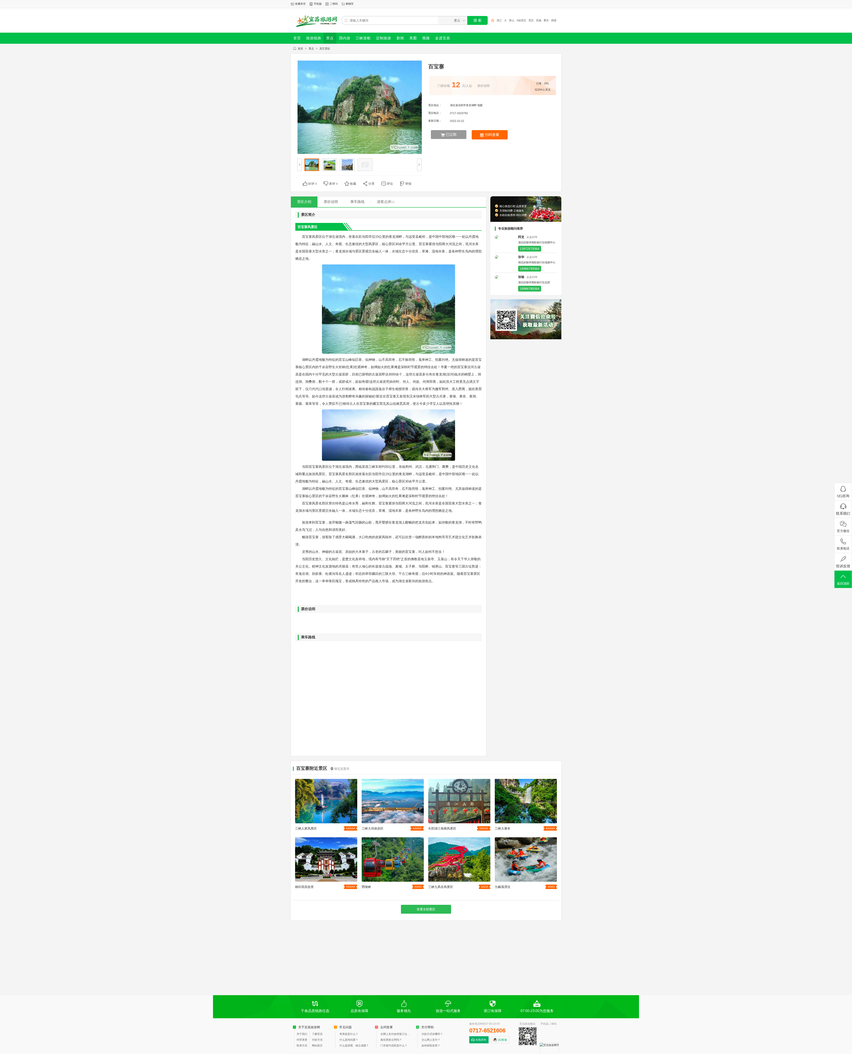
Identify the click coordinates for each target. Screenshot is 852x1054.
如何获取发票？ (431, 1045)
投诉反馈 (843, 566)
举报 (408, 183)
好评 (312, 183)
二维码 (334, 3)
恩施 (538, 20)
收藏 (353, 183)
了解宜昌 (317, 1034)
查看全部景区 (426, 909)
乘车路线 (357, 202)
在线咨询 (480, 1039)
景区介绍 (304, 202)
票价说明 (331, 202)
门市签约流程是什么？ (394, 1045)
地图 (480, 105)
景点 (311, 48)
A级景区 (521, 20)
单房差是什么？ (348, 1034)
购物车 (350, 3)
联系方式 (302, 1045)
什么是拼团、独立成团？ (354, 1045)
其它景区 (325, 48)
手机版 (318, 3)
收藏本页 (300, 3)
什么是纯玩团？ (348, 1039)
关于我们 (302, 1034)
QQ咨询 (843, 496)
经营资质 (302, 1039)
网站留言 (317, 1045)
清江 (499, 20)
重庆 (546, 20)
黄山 (511, 20)
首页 (300, 48)
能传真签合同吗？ (391, 1039)
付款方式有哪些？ (432, 1034)
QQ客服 (502, 1039)
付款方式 (317, 1039)
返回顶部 (843, 583)
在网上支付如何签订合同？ (396, 1034)
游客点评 (385, 202)
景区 (531, 20)
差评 (333, 183)
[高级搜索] (491, 20)
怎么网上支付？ (431, 1039)
